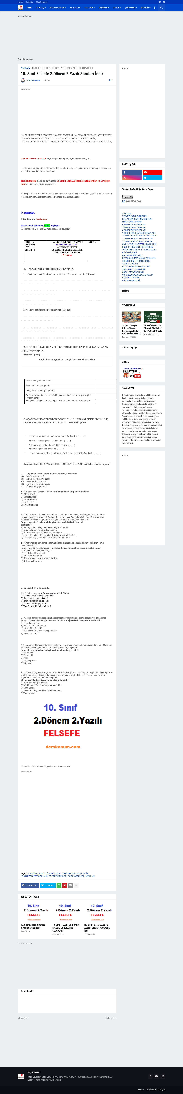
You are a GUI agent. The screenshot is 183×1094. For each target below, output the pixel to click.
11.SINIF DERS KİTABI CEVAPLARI (137, 238)
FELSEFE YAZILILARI (58, 876)
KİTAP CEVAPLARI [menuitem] (57, 8)
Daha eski (110, 1018)
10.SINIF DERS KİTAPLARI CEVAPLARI (139, 236)
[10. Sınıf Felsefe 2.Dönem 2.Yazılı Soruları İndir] (35, 912)
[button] (154, 7)
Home (20, 2)
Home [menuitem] (29, 8)
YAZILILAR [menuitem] (74, 8)
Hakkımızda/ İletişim (156, 1090)
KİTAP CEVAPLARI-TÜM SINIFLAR (137, 219)
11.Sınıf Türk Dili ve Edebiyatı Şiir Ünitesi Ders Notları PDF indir (153, 328)
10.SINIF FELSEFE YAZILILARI (34, 876)
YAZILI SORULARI (76, 876)
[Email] (70, 885)
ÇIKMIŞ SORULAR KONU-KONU (136, 261)
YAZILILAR (90, 876)
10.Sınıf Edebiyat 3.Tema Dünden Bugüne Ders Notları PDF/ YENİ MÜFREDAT (131, 329)
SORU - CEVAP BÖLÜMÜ (133, 272)
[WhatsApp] (59, 885)
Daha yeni (23, 1018)
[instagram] (132, 177)
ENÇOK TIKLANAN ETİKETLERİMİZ (137, 247)
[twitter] (152, 177)
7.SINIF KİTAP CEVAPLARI (134, 227)
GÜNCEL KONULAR (131, 277)
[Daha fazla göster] (76, 885)
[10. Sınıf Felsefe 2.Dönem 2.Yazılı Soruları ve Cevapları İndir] (98, 912)
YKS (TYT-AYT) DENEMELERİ (134, 216)
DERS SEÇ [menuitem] (40, 8)
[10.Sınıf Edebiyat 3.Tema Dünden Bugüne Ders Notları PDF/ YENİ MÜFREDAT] (131, 317)
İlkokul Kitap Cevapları (132, 222)
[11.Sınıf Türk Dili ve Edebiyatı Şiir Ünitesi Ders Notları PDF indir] (153, 317)
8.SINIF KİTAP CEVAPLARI (134, 230)
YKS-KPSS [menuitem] (88, 8)
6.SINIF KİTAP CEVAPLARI (134, 224)
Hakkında (29, 2)
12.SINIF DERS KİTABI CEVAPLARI (137, 241)
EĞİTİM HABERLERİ (131, 280)
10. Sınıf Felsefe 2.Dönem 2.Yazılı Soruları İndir (33, 926)
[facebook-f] (132, 172)
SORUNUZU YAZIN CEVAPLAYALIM (137, 275)
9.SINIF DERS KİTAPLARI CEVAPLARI (138, 233)
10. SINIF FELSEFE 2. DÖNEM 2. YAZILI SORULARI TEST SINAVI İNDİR (62, 68)
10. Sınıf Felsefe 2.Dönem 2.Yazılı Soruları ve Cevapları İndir (97, 928)
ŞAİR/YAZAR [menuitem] (130, 8)
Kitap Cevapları (42, 2)
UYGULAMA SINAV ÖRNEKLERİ (136, 266)
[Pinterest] (64, 885)
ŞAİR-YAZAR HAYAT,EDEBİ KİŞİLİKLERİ (139, 244)
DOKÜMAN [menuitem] (103, 8)
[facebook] (160, 2)
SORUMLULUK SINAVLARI (134, 269)
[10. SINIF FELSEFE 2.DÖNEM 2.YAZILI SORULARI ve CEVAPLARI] (66, 912)
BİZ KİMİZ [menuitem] (145, 8)
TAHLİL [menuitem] (116, 8)
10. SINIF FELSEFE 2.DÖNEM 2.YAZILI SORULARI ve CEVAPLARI (65, 928)
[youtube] (164, 2)
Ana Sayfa (25, 68)
